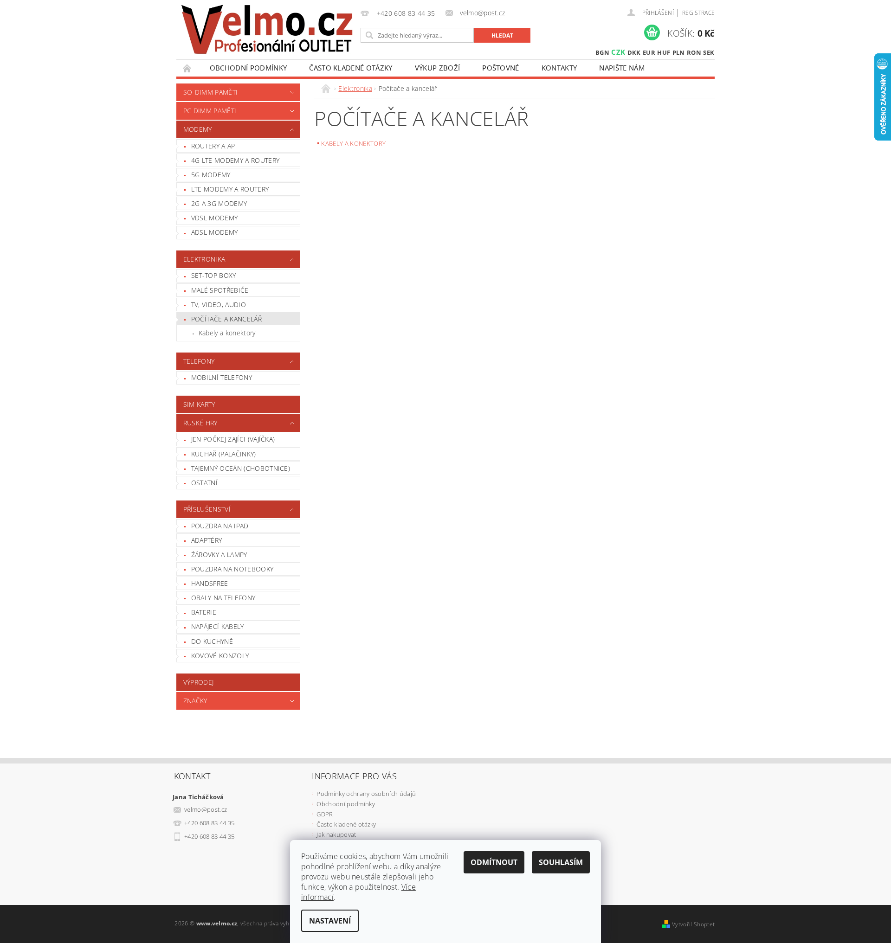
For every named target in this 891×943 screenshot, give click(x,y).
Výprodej (198, 682)
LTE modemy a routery (230, 189)
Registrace (698, 13)
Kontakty (559, 67)
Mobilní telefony (221, 377)
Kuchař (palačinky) (223, 453)
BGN (602, 52)
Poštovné (500, 67)
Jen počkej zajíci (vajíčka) (233, 439)
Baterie (203, 612)
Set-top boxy (213, 275)
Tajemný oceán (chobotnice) (240, 468)
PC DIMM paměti (209, 110)
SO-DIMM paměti (210, 92)
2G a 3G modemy (219, 203)
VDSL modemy (214, 217)
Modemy (197, 129)
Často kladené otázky (350, 67)
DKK (634, 52)
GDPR (324, 814)
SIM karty (199, 404)
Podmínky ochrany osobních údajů (366, 793)
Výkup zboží (437, 67)
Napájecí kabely (217, 626)
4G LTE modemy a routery (235, 160)
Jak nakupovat (336, 834)
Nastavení (330, 921)
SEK (708, 52)
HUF (663, 52)
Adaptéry (206, 540)
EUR (649, 52)
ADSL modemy (214, 232)
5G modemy (211, 174)
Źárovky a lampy (219, 554)
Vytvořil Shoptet (693, 924)
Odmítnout (494, 862)
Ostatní (204, 482)
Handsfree (209, 583)
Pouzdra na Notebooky (232, 569)
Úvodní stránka (187, 68)
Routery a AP (213, 145)
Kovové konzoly (220, 655)
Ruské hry (200, 422)
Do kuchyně (212, 641)
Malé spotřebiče (220, 290)
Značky (195, 700)
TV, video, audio (218, 304)
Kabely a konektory (227, 332)
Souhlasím (561, 862)
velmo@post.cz (205, 809)
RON (694, 52)
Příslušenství (207, 509)
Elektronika (204, 259)
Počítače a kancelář (226, 318)
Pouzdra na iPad (220, 525)
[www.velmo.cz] (267, 29)
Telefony (199, 361)
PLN (678, 52)
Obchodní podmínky (248, 67)
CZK (618, 52)
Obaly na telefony (223, 597)
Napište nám (622, 67)
